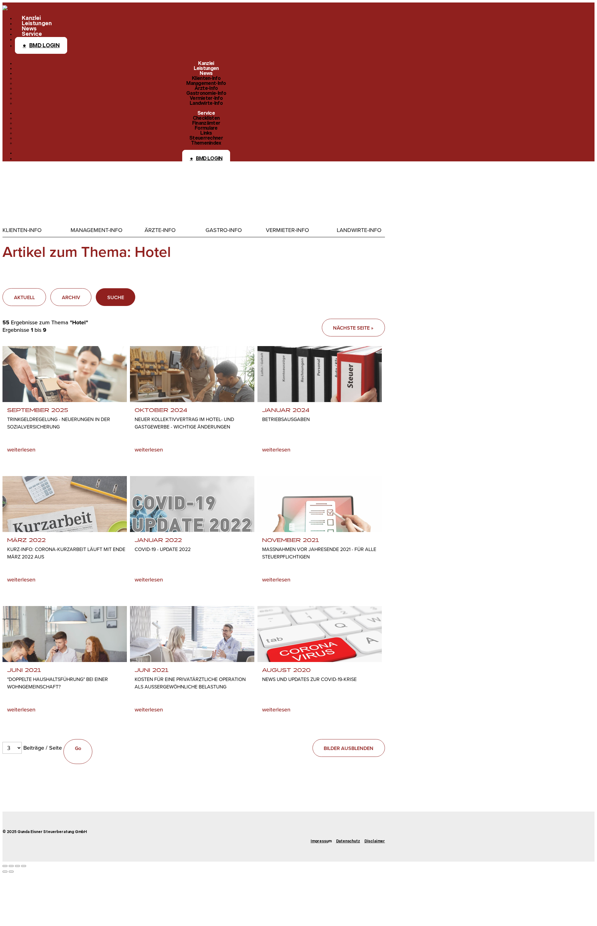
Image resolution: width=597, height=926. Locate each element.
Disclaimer (374, 841)
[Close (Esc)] (4, 866)
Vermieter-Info (287, 230)
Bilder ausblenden (348, 748)
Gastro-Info (224, 230)
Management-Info (97, 230)
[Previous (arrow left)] (4, 872)
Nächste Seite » (353, 327)
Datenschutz (348, 841)
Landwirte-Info (359, 230)
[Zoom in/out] (23, 866)
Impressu (319, 841)
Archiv (71, 297)
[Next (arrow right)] (11, 872)
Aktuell (24, 297)
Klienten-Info (22, 230)
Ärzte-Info (160, 230)
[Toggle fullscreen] (17, 866)
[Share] (11, 866)
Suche (115, 297)
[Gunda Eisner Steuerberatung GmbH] (9, 8)
